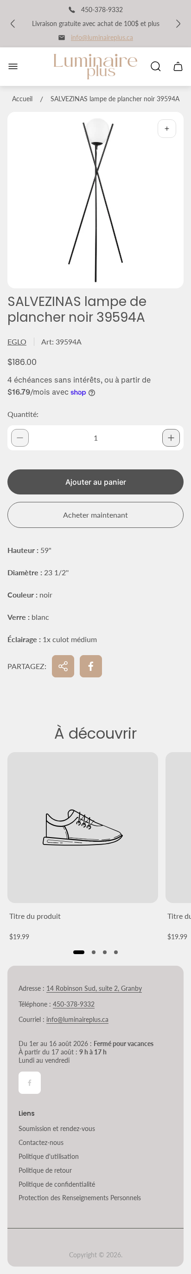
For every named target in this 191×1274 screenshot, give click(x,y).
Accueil (22, 99)
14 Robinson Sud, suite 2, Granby (94, 988)
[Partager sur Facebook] (91, 666)
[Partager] (63, 666)
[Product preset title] (82, 827)
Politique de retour (45, 1170)
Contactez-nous (41, 1142)
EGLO (16, 341)
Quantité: (22, 414)
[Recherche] (156, 66)
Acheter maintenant (95, 514)
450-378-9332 (74, 1004)
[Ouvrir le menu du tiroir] (13, 66)
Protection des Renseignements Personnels (80, 1198)
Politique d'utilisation (49, 1156)
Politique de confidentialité (57, 1184)
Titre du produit (35, 915)
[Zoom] (167, 128)
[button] (78, 952)
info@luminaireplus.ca (102, 37)
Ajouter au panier (95, 482)
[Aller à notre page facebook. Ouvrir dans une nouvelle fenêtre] (30, 1083)
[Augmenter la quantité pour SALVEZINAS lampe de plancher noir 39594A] (171, 438)
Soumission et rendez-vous (57, 1128)
